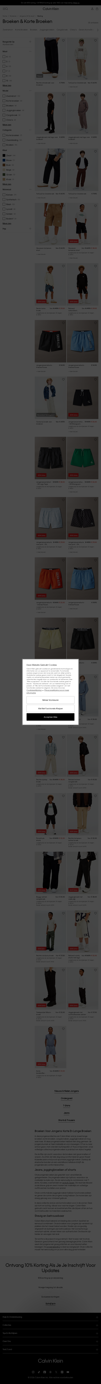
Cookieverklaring (34, 690)
